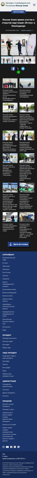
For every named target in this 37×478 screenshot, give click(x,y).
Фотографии (6, 367)
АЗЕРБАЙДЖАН (8, 255)
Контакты (5, 396)
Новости (5, 364)
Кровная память (7, 296)
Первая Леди (6, 348)
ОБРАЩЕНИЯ (7, 401)
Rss (18, 447)
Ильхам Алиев (22, 5)
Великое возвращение (9, 293)
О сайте (4, 456)
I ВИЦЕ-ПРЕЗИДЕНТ (9, 353)
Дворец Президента (8, 393)
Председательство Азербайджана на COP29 (8, 314)
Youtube (7, 447)
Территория (6, 266)
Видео (4, 330)
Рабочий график (7, 341)
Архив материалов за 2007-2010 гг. (14, 458)
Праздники (5, 279)
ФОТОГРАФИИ (18, 12)
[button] (34, 44)
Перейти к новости (26, 30)
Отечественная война (9, 289)
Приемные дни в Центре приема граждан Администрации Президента (7, 417)
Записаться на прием (9, 424)
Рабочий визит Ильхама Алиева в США (8, 322)
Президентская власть (9, 338)
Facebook (11, 447)
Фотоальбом (6, 327)
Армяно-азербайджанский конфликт (8, 284)
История (5, 263)
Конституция (6, 272)
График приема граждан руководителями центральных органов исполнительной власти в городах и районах (9, 434)
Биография (5, 344)
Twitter (15, 447)
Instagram (3, 447)
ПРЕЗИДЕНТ (6, 335)
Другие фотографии (20, 244)
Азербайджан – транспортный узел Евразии (8, 307)
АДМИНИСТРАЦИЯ (9, 381)
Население (5, 269)
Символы (5, 276)
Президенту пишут (8, 409)
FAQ (3, 454)
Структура (5, 390)
